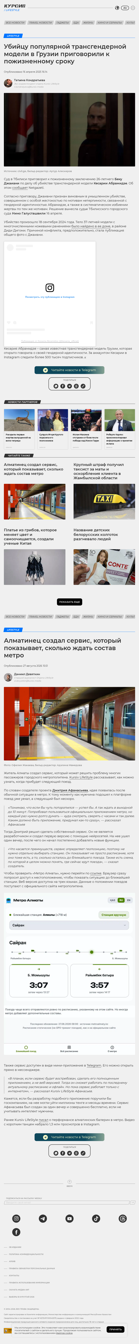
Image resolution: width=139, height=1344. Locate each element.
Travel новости (40, 22)
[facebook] (16, 1232)
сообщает (20, 188)
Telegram (94, 1065)
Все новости (15, 22)
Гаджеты (62, 22)
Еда (76, 22)
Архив (12, 1262)
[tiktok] (96, 1219)
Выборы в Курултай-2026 (21, 1297)
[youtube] (69, 1219)
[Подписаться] (132, 1202)
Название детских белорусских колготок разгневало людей (96, 534)
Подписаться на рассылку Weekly (24, 1198)
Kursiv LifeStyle (81, 777)
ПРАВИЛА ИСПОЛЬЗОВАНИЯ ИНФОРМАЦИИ (29, 1283)
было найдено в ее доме (90, 226)
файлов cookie (64, 1333)
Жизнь (88, 22)
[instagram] (16, 1219)
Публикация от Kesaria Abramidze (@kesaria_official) (50, 341)
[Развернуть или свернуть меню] (133, 8)
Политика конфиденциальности (26, 1254)
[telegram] (43, 1219)
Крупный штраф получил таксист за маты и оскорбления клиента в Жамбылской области (99, 471)
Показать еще (69, 601)
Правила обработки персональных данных (32, 1269)
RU (125, 7)
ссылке (95, 873)
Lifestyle (12, 10)
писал (43, 1120)
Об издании (15, 1247)
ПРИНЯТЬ (115, 1329)
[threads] (123, 1219)
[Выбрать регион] (117, 8)
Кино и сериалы (109, 22)
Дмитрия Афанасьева (70, 790)
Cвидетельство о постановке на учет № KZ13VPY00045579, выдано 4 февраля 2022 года (43, 1318)
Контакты (14, 1276)
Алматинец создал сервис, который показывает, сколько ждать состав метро (33, 469)
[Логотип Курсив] (15, 6)
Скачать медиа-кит (19, 1290)
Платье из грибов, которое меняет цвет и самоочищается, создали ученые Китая (30, 537)
